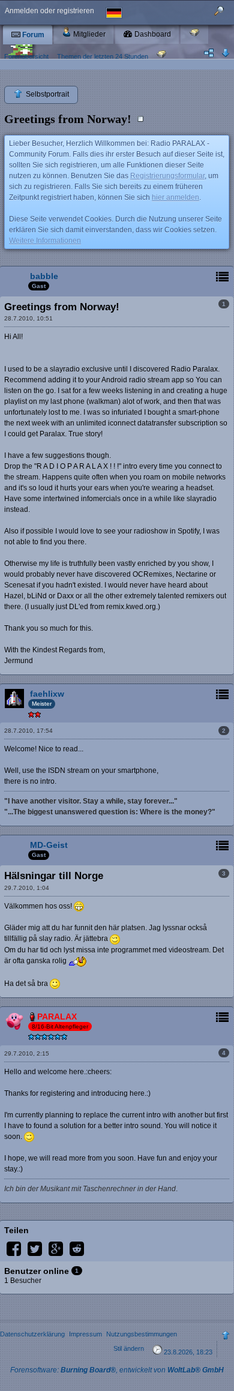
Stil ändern (128, 1348)
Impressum (85, 1334)
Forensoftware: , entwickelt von (117, 1370)
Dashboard (152, 34)
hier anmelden (175, 197)
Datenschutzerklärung (32, 1334)
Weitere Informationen (45, 240)
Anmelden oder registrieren (49, 11)
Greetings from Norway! (67, 118)
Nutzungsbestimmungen (141, 1334)
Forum (32, 35)
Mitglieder (88, 34)
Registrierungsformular (167, 176)
